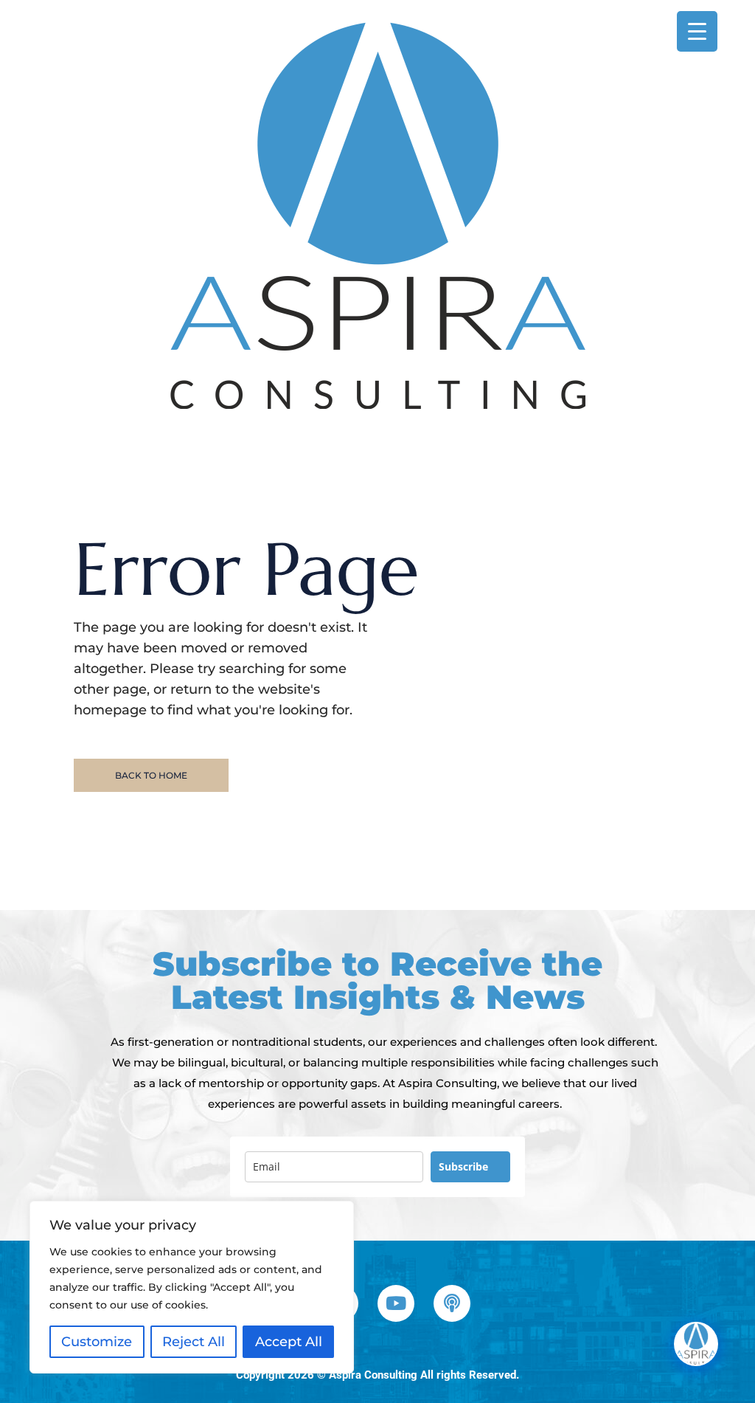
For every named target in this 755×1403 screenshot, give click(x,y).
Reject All (193, 1342)
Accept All (288, 1342)
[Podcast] (452, 1303)
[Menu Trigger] (697, 31)
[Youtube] (396, 1303)
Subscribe (463, 1166)
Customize (96, 1342)
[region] (191, 1287)
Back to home (151, 775)
